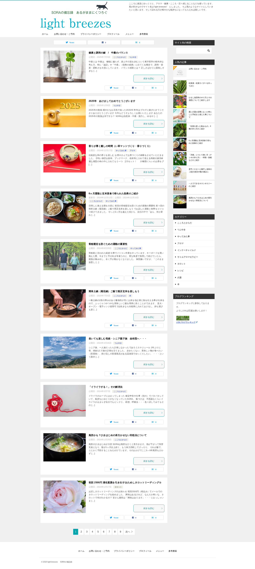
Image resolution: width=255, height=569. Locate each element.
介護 (179, 277)
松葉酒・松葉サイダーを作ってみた (200, 84)
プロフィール (113, 34)
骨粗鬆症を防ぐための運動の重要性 (108, 244)
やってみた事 (121, 151)
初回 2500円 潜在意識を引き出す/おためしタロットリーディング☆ (125, 482)
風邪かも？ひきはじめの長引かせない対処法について (119, 435)
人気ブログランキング (185, 322)
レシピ (180, 270)
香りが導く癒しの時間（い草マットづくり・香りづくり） (120, 146)
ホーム (45, 34)
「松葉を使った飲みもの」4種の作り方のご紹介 (200, 127)
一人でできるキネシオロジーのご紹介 (200, 184)
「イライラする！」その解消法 (106, 387)
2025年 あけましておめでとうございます (112, 101)
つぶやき (132, 57)
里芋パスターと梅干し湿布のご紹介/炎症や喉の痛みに (200, 170)
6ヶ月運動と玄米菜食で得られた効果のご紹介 (113, 193)
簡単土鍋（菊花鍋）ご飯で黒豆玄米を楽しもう (114, 291)
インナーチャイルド (186, 250)
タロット (118, 487)
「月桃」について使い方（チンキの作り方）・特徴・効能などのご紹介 (200, 157)
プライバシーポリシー (91, 34)
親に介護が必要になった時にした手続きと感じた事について (200, 114)
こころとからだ (119, 57)
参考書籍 (144, 34)
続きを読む (149, 78)
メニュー (129, 34)
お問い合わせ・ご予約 (64, 34)
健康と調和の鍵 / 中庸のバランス (108, 52)
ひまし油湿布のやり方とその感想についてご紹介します (200, 98)
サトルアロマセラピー (187, 257)
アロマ (132, 151)
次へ (127, 531)
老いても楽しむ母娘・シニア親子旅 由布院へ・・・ (118, 338)
